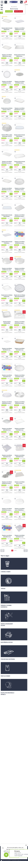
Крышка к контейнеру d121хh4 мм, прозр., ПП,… (19, 375)
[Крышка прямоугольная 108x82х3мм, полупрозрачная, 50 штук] (7, 21)
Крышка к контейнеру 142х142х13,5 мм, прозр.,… (7, 456)
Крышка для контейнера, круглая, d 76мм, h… (6, 108)
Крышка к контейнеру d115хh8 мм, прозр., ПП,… (19, 82)
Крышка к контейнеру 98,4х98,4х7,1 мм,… (7, 349)
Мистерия (14, 2)
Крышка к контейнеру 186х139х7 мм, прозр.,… (7, 189)
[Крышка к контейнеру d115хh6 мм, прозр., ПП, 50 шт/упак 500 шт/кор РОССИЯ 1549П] (7, 74)
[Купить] (11, 34)
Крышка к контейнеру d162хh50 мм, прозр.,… (20, 322)
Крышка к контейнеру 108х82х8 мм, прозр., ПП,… (7, 55)
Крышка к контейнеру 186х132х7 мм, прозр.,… (7, 162)
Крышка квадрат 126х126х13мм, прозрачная (7, 322)
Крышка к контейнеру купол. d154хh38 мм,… (19, 509)
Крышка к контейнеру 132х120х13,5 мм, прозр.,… (19, 349)
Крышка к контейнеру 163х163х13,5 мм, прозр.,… (19, 536)
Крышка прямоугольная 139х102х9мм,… (19, 162)
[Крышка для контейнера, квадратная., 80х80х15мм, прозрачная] (7, 288)
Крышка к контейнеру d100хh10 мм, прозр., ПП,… (19, 402)
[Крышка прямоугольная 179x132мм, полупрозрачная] (7, 234)
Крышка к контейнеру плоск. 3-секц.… (19, 482)
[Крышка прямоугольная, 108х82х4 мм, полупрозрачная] (19, 47)
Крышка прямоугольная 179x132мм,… (7, 242)
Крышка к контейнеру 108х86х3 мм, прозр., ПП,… (19, 28)
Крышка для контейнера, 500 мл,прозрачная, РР (19, 295)
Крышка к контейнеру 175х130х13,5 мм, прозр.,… (19, 429)
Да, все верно (9, 11)
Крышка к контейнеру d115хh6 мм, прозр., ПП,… (7, 82)
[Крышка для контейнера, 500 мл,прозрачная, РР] (19, 288)
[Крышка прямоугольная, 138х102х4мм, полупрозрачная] (19, 127)
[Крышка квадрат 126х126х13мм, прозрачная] (7, 314)
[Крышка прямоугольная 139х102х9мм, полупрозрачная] (19, 154)
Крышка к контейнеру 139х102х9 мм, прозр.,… (19, 108)
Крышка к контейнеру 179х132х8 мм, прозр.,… (19, 215)
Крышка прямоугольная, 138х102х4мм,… (19, 135)
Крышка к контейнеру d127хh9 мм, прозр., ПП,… (19, 189)
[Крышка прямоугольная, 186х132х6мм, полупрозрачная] (7, 207)
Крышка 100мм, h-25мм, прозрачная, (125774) (7, 135)
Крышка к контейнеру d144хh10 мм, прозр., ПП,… (19, 242)
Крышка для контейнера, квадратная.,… (6, 295)
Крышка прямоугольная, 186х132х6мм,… (6, 215)
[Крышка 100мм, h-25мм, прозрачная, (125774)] (7, 127)
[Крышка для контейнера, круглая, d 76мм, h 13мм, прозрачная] (7, 101)
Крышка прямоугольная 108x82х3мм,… (7, 28)
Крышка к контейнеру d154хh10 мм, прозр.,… (7, 509)
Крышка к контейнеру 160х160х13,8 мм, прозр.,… (7, 429)
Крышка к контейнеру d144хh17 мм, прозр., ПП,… (7, 269)
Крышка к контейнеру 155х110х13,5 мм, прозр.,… (7, 375)
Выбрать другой (18, 11)
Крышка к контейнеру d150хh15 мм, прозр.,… (7, 482)
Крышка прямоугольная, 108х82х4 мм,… (19, 55)
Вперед (25, 550)
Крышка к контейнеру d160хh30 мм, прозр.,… (7, 402)
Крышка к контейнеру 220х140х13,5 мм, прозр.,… (7, 536)
